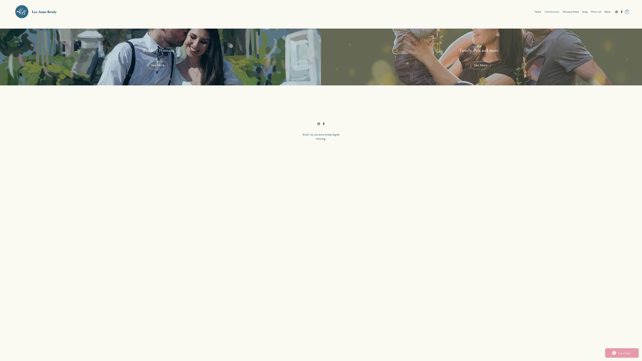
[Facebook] (621, 12)
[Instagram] (616, 12)
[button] (627, 11)
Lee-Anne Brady (44, 11)
